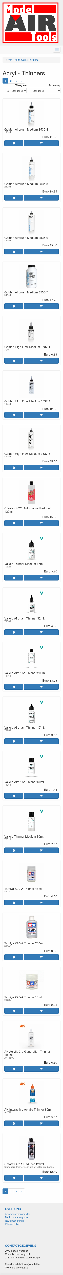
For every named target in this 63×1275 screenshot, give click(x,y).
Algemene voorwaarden (17, 1214)
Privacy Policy (12, 1224)
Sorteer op (54, 85)
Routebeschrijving (14, 1220)
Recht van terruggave (16, 1217)
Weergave (21, 85)
